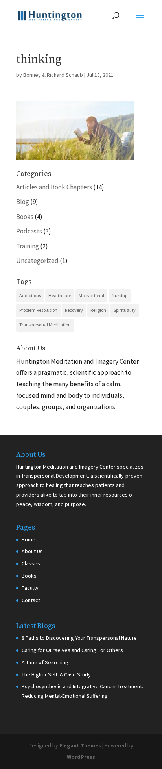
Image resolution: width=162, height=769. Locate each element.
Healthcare (59, 295)
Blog (22, 201)
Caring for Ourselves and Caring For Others (72, 650)
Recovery (74, 310)
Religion (98, 310)
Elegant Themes (80, 745)
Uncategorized (37, 260)
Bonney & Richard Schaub (53, 74)
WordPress (81, 756)
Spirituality (125, 310)
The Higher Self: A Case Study (56, 674)
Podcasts (29, 231)
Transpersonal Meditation (45, 325)
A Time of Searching (45, 662)
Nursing (119, 295)
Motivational (91, 295)
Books (24, 216)
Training (27, 246)
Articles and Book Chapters (54, 187)
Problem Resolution (38, 310)
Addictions (30, 295)
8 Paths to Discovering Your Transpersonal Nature (79, 637)
